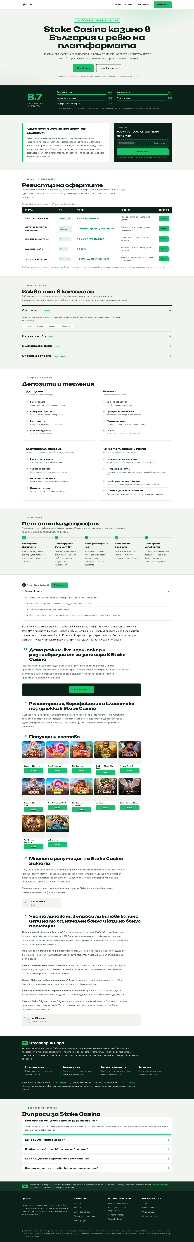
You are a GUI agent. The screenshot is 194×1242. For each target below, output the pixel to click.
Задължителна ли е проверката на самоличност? (61, 1168)
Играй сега (163, 4)
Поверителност (149, 1207)
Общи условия (148, 1212)
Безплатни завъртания (84, 1216)
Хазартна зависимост (118, 1203)
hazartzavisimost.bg (61, 1082)
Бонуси (129, 5)
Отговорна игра (149, 1216)
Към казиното (81, 689)
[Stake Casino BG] (33, 5)
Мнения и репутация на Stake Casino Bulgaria (49, 609)
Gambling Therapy (116, 1215)
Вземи (164, 218)
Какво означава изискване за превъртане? (56, 1149)
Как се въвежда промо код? (45, 1139)
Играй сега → (59, 585)
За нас (145, 1203)
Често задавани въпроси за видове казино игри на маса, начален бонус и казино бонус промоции (74, 615)
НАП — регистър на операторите (117, 1209)
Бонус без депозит (82, 1212)
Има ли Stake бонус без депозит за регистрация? (61, 1120)
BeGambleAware (115, 1219)
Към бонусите (109, 68)
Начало (118, 5)
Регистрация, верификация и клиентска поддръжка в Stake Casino (60, 603)
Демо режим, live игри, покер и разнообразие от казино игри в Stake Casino (64, 598)
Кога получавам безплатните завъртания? (57, 1158)
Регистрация (143, 5)
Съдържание (33, 591)
